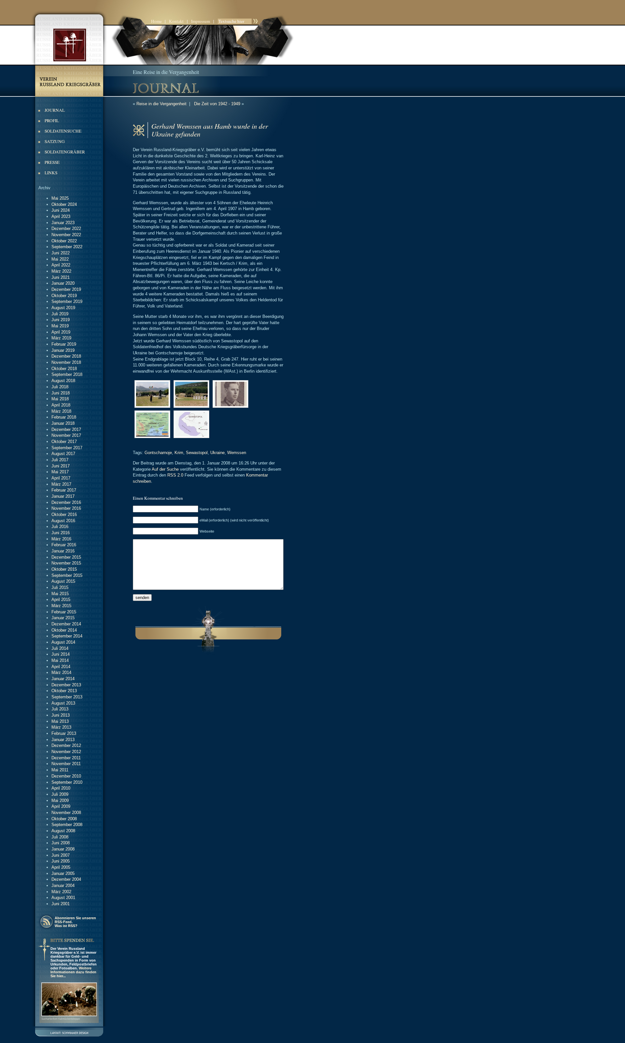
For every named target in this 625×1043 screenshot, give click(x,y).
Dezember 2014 (66, 624)
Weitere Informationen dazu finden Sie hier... (73, 972)
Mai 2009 (60, 800)
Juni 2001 (60, 903)
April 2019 (60, 332)
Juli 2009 (59, 794)
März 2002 (61, 891)
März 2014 (61, 672)
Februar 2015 (63, 611)
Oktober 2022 (64, 240)
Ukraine (217, 452)
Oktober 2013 (64, 690)
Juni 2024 (60, 210)
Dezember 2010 (66, 776)
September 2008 (66, 824)
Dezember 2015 (66, 557)
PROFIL (52, 120)
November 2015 (66, 563)
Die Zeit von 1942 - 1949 (217, 103)
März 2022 (61, 271)
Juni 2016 (60, 532)
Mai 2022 (60, 259)
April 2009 (60, 806)
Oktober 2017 (64, 441)
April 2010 (60, 788)
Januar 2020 (63, 283)
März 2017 (61, 484)
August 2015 (63, 581)
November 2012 (66, 751)
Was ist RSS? (66, 926)
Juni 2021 (60, 277)
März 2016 (61, 538)
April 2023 (60, 216)
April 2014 (60, 666)
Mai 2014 (60, 660)
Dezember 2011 (66, 757)
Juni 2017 (60, 466)
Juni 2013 (60, 715)
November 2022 (66, 234)
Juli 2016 (59, 526)
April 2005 (60, 867)
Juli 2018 (59, 386)
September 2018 (66, 374)
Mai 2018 (60, 398)
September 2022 (66, 246)
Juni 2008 (60, 842)
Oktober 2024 (64, 204)
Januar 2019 (63, 350)
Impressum (200, 21)
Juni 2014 (60, 654)
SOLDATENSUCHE (63, 131)
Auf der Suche (165, 469)
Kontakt (176, 21)
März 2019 (61, 338)
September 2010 (66, 782)
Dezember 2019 (66, 289)
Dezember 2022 (66, 228)
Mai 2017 (60, 471)
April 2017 (60, 478)
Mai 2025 (60, 198)
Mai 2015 (60, 593)
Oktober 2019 (64, 295)
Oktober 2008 (64, 818)
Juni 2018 (60, 393)
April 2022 (60, 265)
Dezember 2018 (66, 356)
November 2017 (66, 435)
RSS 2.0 (175, 475)
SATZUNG (55, 141)
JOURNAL (55, 110)
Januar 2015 (63, 617)
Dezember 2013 (66, 684)
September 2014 (66, 636)
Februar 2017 (63, 490)
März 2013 (61, 727)
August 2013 (63, 703)
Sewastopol (197, 452)
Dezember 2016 (66, 502)
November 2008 (66, 812)
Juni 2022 (60, 252)
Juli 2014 (59, 648)
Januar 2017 (63, 496)
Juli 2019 (59, 313)
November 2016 (66, 508)
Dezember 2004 (66, 879)
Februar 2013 (63, 733)
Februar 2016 (63, 544)
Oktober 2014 (64, 630)
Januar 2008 (63, 849)
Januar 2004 (63, 885)
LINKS (51, 173)
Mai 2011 (59, 769)
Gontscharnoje (158, 452)
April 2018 (60, 405)
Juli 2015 (59, 587)
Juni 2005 (60, 861)
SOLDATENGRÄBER (65, 152)
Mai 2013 (60, 721)
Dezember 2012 (66, 745)
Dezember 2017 (66, 429)
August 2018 (63, 380)
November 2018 (66, 362)
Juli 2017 (59, 459)
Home (156, 21)
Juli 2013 (59, 709)
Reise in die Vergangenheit (161, 103)
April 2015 (60, 599)
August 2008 (63, 830)
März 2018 (61, 411)
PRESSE (52, 162)
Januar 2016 (63, 551)
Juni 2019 (60, 319)
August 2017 (63, 453)
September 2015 (66, 575)
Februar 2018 (63, 417)
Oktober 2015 (64, 569)
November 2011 (66, 763)
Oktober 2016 (64, 514)
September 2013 (66, 696)
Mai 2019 (60, 325)
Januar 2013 (63, 739)
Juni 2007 (60, 855)
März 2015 (61, 605)
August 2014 (63, 642)
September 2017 (66, 447)
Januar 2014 (63, 678)
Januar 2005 (63, 873)
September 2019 (66, 301)
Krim (178, 452)
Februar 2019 (63, 344)
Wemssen (236, 452)
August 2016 (63, 520)
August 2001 (63, 897)
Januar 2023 (63, 222)
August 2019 (63, 307)
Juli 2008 (59, 837)
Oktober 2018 (64, 368)
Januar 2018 (63, 423)
